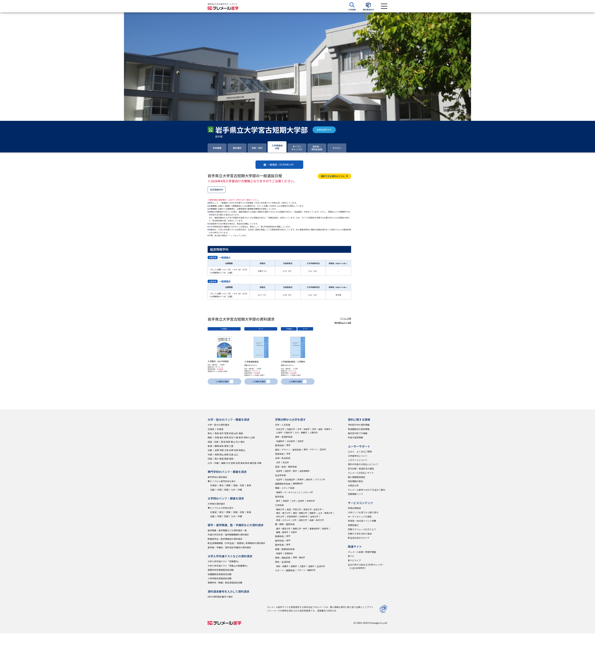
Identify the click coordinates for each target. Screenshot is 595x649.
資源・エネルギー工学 (286, 520)
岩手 (221, 433)
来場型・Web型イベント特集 (362, 520)
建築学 (313, 512)
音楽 (288, 453)
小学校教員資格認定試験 (219, 578)
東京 (241, 437)
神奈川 (246, 437)
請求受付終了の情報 (357, 433)
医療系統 (279, 536)
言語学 (301, 441)
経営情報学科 (216, 189)
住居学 (311, 566)
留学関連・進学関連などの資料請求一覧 (227, 530)
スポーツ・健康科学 (306, 570)
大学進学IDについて (357, 455)
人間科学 (314, 432)
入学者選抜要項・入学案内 (293, 361)
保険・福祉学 (299, 557)
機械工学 (280, 509)
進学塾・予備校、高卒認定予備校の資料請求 (229, 547)
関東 (210, 437)
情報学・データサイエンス (288, 492)
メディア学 (308, 492)
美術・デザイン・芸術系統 (288, 449)
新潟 (223, 441)
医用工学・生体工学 (313, 509)
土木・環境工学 (325, 512)
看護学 (279, 553)
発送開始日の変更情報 (359, 429)
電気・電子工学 (283, 512)
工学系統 (279, 505)
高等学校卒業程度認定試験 (221, 569)
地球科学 (311, 500)
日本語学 (291, 441)
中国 (210, 454)
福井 (242, 441)
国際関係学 (298, 483)
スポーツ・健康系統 (285, 570)
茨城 (217, 437)
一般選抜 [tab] (281, 164)
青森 (217, 433)
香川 (217, 458)
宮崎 (233, 463)
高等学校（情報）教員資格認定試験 (225, 582)
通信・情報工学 (300, 512)
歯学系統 (279, 540)
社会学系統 (280, 475)
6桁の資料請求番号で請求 (220, 596)
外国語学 (280, 441)
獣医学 (325, 528)
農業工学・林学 (300, 528)
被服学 (294, 566)
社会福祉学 (290, 479)
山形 (236, 433)
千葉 (236, 437)
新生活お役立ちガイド (359, 537)
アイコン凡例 (345, 318)
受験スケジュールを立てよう (362, 529)
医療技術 (289, 553)
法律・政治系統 (282, 458)
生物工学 (314, 516)
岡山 (221, 454)
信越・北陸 (213, 441)
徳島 (221, 458)
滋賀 (217, 450)
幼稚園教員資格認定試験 (219, 574)
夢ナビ (351, 556)
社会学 (279, 479)
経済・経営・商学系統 (286, 466)
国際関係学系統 (282, 483)
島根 (226, 454)
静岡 (217, 445)
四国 (210, 458)
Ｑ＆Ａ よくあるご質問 (360, 451)
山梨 (252, 437)
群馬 (226, 437)
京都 (221, 450)
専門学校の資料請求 (217, 477)
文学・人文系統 (282, 424)
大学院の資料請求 (216, 503)
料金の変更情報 (355, 437)
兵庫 (231, 450)
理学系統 (279, 496)
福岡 (223, 463)
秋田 (231, 433)
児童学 (303, 566)
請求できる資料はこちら (333, 176)
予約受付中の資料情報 (359, 424)
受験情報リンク (355, 494)
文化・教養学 (301, 432)
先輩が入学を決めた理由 (360, 533)
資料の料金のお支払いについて (363, 464)
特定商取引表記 (355, 481)
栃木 (221, 437)
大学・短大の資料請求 (218, 424)
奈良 (236, 450)
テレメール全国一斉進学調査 (362, 551)
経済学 (279, 470)
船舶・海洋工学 (317, 520)
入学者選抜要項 (251, 361)
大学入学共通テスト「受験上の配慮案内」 (228, 565)
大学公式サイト (324, 129)
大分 (228, 463)
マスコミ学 (320, 479)
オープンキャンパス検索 (360, 516)
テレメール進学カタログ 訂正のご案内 (366, 489)
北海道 (211, 429)
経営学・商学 (291, 470)
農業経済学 (315, 528)
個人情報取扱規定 (356, 477)
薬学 (288, 544)
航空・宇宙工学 (294, 509)
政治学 (286, 462)
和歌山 (242, 450)
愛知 (226, 445)
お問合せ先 (353, 485)
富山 (233, 441)
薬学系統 (279, 544)
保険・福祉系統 (282, 557)
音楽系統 (279, 453)
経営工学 (303, 520)
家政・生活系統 (282, 561)
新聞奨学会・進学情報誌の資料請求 (225, 538)
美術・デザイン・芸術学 (315, 449)
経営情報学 (305, 470)
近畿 (210, 450)
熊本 (247, 463)
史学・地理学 (304, 429)
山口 (236, 454)
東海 (210, 445)
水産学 (294, 532)
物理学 (286, 500)
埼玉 (231, 437)
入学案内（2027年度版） (219, 361)
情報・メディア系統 (284, 487)
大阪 (226, 450)
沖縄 (259, 463)
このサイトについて (357, 460)
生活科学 (321, 566)
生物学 (301, 500)
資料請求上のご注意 (342, 322)
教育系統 (279, 445)
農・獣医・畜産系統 (285, 524)
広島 (231, 454)
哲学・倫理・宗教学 (321, 429)
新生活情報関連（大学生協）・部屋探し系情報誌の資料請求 (236, 543)
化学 (293, 500)
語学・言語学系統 (283, 436)
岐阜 (221, 445)
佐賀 (238, 463)
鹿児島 (253, 463)
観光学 (309, 479)
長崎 (242, 463)
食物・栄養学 (282, 566)
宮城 (226, 433)
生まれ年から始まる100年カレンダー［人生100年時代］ (366, 566)
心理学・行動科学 (284, 432)
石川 (238, 441)
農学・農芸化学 (283, 528)
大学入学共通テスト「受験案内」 (224, 561)
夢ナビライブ (354, 560)
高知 (231, 458)
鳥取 (217, 454)
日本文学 (280, 429)
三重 (231, 445)
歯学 (288, 540)
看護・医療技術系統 (285, 549)
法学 (278, 462)
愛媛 (226, 458)
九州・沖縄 (213, 463)
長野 (228, 441)
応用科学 (304, 516)
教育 (288, 445)
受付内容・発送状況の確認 (361, 468)
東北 (210, 433)
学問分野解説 (354, 508)
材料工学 (280, 516)
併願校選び (353, 525)
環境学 (301, 479)
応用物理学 (292, 516)
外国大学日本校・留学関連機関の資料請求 (228, 534)
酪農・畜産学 (282, 532)
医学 (288, 536)
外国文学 (291, 429)
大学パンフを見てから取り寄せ (363, 512)
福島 (241, 433)
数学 (278, 500)
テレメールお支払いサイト (361, 472)
